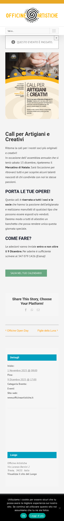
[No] (59, 508)
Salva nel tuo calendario (26, 273)
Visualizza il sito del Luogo (22, 474)
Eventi (10, 388)
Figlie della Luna (47, 330)
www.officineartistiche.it (20, 397)
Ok (23, 515)
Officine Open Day (18, 330)
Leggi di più (37, 515)
